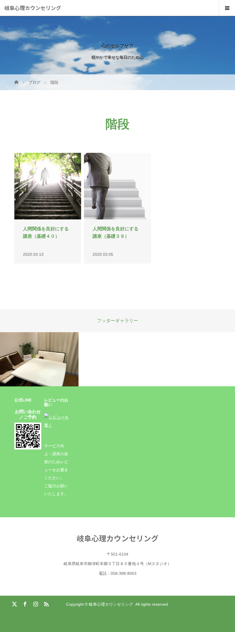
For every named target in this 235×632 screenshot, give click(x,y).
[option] (39, 359)
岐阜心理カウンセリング (32, 7)
